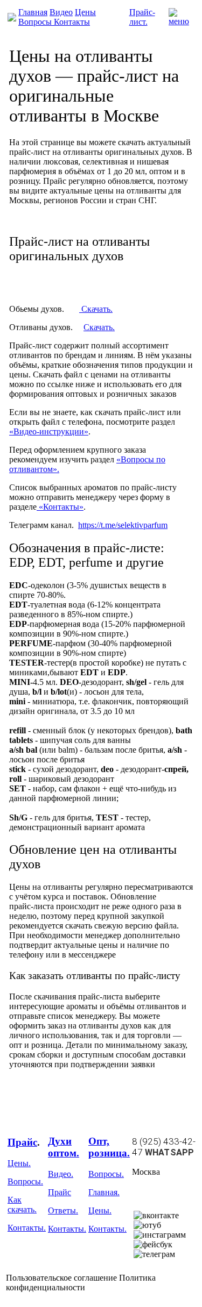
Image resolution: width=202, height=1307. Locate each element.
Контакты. (27, 1227)
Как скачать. (22, 1204)
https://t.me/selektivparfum (123, 525)
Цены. (19, 1163)
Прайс (22, 1142)
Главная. (104, 1192)
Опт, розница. (109, 1147)
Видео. (60, 1174)
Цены (85, 12)
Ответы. (63, 1210)
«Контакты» (60, 506)
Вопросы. (25, 1181)
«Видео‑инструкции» (48, 431)
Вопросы (36, 21)
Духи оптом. (63, 1147)
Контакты (72, 21)
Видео (61, 12)
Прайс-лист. (142, 17)
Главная (32, 12)
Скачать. (96, 308)
